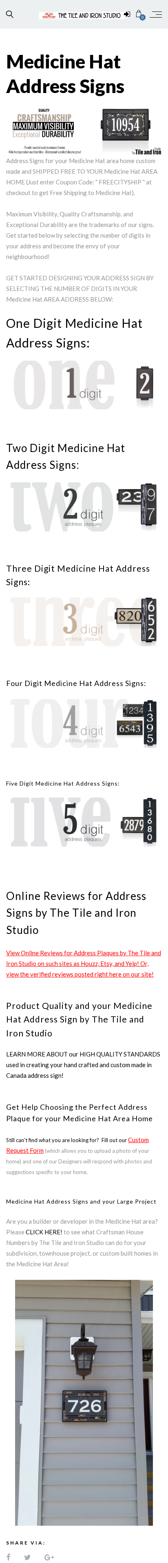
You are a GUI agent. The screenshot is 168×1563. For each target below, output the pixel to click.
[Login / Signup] (127, 14)
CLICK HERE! (44, 1232)
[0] (138, 14)
